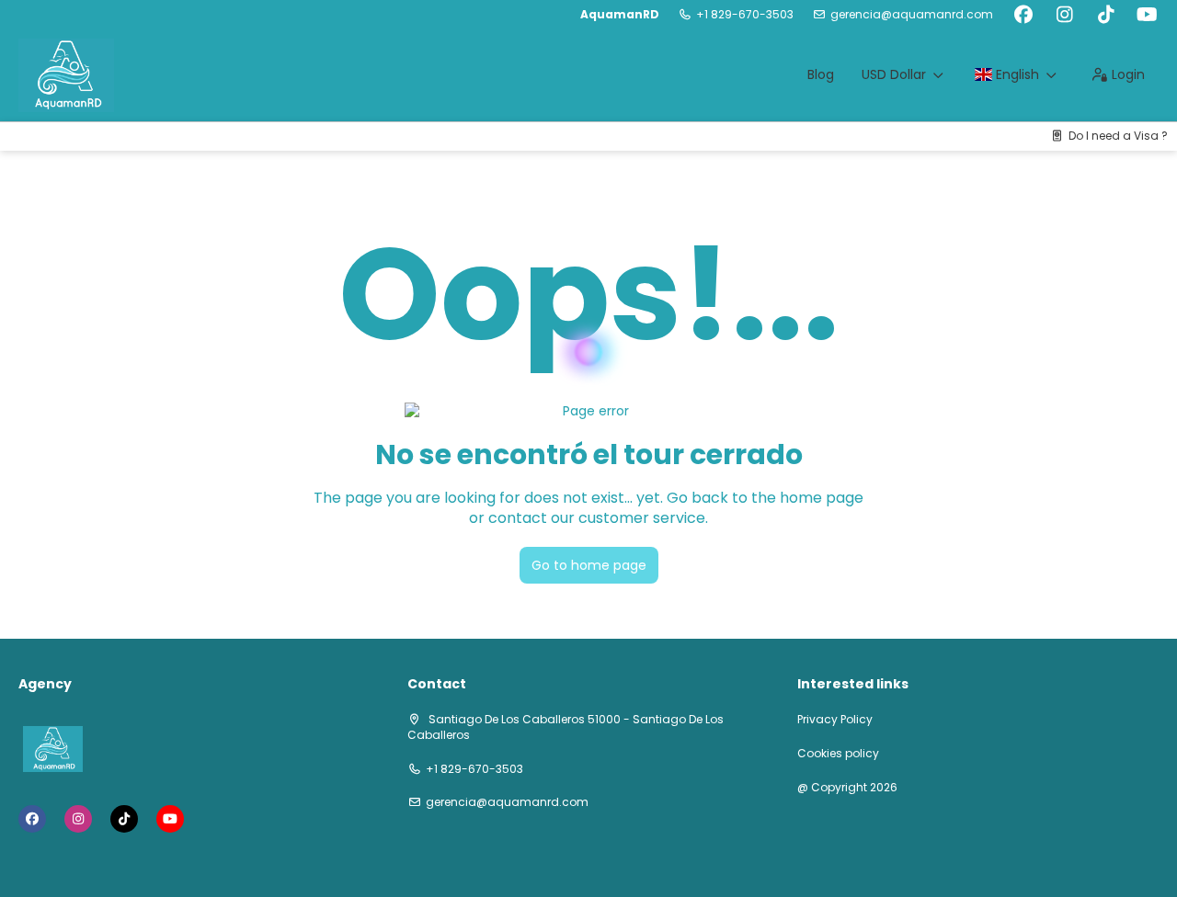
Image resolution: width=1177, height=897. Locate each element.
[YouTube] (1147, 15)
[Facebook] (1022, 15)
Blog (820, 74)
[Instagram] (1064, 15)
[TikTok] (1105, 15)
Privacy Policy (835, 719)
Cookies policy (838, 753)
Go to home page (588, 565)
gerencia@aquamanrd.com (911, 14)
